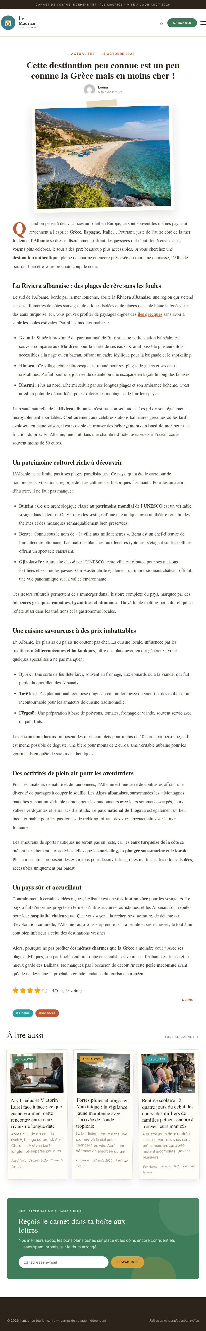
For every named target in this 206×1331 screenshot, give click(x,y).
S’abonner (182, 23)
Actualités (83, 54)
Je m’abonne (128, 1262)
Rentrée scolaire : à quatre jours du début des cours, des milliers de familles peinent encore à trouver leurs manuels (167, 1113)
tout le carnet (182, 1037)
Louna (103, 87)
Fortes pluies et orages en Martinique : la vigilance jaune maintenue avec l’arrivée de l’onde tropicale (102, 1112)
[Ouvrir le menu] (203, 23)
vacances (48, 1013)
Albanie (24, 1013)
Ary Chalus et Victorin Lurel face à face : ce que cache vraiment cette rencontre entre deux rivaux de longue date (36, 1113)
